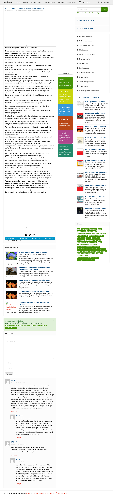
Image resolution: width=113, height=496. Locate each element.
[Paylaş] (26, 235)
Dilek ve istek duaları (85, 41)
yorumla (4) (36, 238)
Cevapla (14, 411)
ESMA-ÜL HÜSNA (82, 235)
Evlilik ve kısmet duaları (86, 45)
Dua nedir (99, 253)
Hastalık (61, 2)
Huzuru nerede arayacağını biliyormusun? (35, 252)
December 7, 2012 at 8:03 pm (19, 444)
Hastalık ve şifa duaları (86, 54)
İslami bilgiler (65, 147)
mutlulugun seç (24, 325)
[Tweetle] (30, 235)
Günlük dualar (83, 50)
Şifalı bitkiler (65, 119)
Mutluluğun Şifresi (9, 10)
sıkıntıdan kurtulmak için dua (85, 249)
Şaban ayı (88, 238)
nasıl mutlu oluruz (11, 327)
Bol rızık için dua (82, 233)
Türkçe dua (80, 244)
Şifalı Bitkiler (71, 2)
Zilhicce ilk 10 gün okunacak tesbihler (88, 246)
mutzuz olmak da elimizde (38, 325)
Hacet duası (85, 229)
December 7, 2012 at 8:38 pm (23, 461)
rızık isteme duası (82, 255)
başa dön (24, 238)
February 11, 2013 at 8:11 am (23, 418)
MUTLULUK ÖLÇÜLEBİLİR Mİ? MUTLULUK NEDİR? (24, 323)
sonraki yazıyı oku (12, 238)
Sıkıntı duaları (83, 77)
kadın (100, 242)
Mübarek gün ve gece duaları (88, 91)
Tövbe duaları (83, 86)
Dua (78, 229)
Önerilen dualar (83, 68)
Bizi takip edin (104, 2)
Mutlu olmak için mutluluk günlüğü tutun (34, 280)
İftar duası (80, 238)
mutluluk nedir (91, 231)
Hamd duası (89, 240)
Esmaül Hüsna (36, 2)
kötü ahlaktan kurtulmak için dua (86, 242)
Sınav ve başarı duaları (86, 81)
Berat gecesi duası (82, 251)
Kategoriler (85, 2)
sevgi (99, 229)
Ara (105, 9)
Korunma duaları (84, 59)
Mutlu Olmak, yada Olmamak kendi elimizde (32, 10)
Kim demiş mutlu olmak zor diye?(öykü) (34, 291)
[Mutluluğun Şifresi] (12, 2)
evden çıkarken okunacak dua (86, 260)
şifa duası (98, 240)
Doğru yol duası (100, 249)
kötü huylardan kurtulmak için (86, 253)
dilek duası (93, 229)
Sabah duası (81, 240)
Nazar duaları (83, 63)
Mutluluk (18, 10)
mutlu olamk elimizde (12, 325)
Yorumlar (96, 97)
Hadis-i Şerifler (50, 2)
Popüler (86, 97)
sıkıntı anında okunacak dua (97, 233)
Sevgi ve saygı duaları (86, 72)
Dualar (25, 2)
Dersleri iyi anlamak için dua (98, 251)
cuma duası (95, 238)
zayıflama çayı (81, 231)
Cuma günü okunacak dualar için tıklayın (89, 13)
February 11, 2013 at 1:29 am (19, 382)
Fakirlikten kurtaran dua (96, 235)
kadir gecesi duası (91, 244)
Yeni (78, 97)
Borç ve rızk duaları (85, 36)
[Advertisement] (29, 28)
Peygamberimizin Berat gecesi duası (87, 257)
